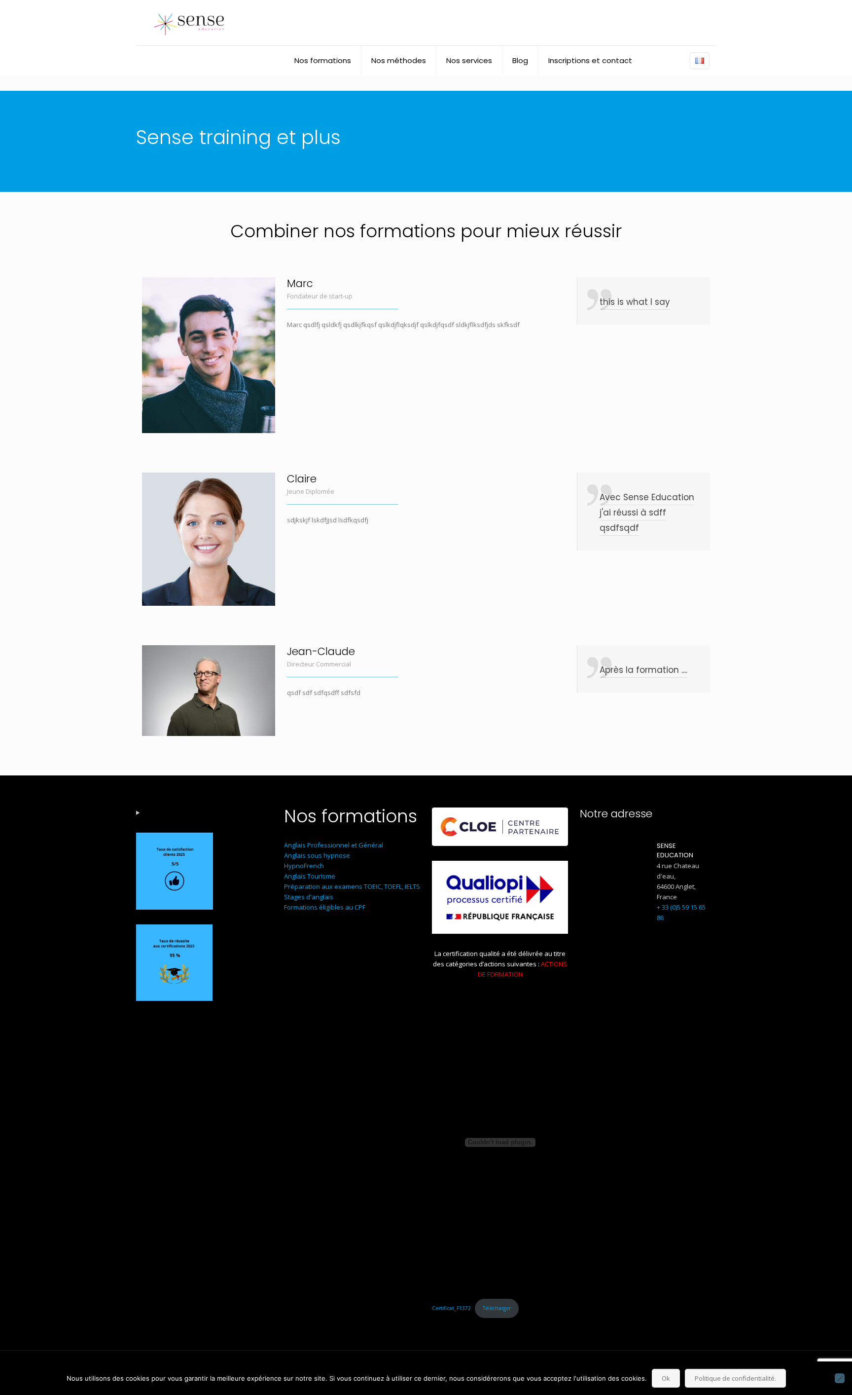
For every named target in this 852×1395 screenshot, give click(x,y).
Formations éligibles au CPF (324, 907)
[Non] (840, 1378)
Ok (666, 1378)
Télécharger (497, 1308)
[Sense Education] (189, 22)
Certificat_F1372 (451, 1308)
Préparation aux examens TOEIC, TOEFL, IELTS (352, 886)
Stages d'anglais (308, 896)
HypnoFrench (304, 865)
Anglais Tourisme (309, 876)
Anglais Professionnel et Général (333, 845)
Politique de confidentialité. (735, 1378)
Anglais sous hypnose (317, 855)
